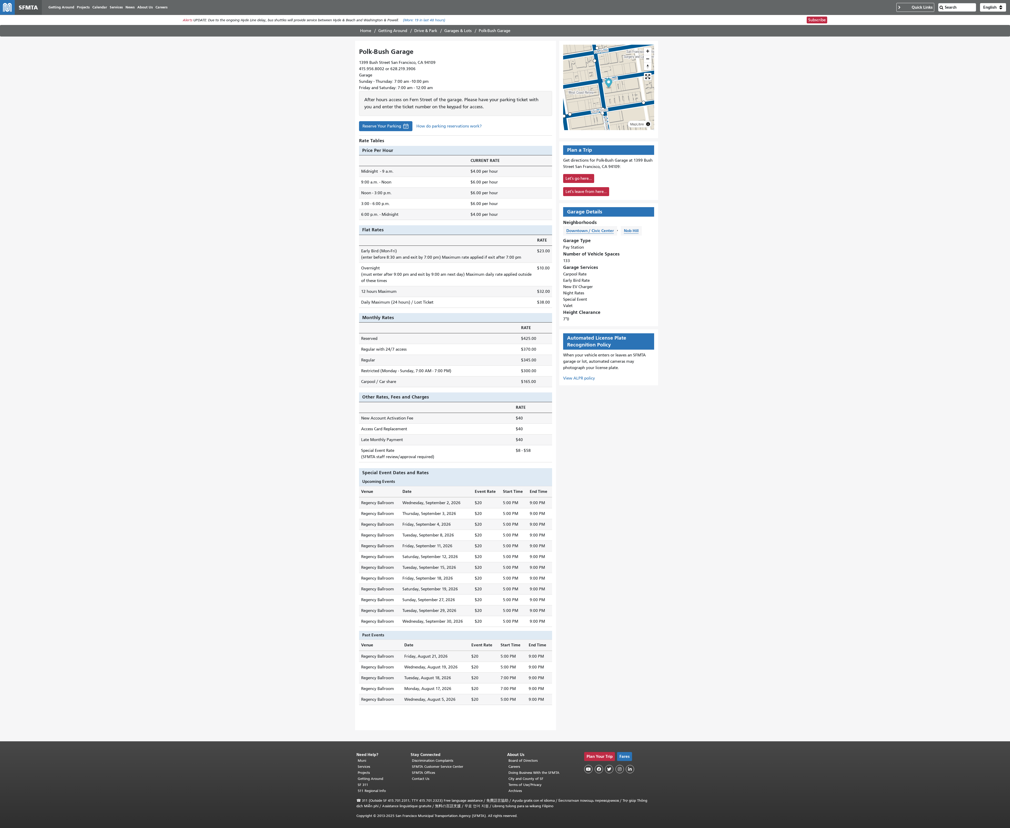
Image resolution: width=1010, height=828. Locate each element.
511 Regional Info (372, 791)
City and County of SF (525, 778)
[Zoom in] (648, 51)
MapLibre (637, 124)
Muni (362, 760)
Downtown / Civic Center (590, 230)
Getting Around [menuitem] (61, 7)
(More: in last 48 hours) (424, 20)
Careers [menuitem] (161, 7)
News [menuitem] (130, 7)
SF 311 (363, 785)
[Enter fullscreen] (648, 76)
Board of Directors (523, 760)
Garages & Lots (458, 30)
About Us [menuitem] (145, 7)
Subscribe (817, 20)
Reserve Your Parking (381, 127)
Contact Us (420, 778)
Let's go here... (578, 178)
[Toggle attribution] (648, 124)
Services (364, 766)
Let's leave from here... (586, 191)
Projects (364, 772)
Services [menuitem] (116, 7)
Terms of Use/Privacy (525, 785)
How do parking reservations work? (449, 126)
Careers (514, 766)
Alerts (187, 20)
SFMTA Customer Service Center (437, 766)
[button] (993, 7)
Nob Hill (631, 230)
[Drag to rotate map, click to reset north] (648, 66)
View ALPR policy (579, 378)
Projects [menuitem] (83, 7)
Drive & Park (425, 30)
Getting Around (392, 30)
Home (365, 30)
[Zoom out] (648, 59)
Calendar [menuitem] (99, 7)
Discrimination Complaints (432, 760)
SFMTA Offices (423, 772)
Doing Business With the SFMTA (533, 772)
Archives (515, 791)
